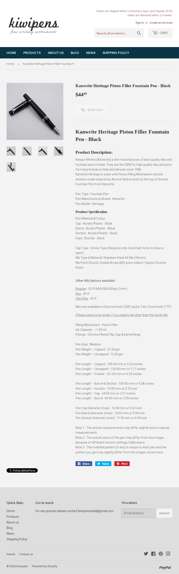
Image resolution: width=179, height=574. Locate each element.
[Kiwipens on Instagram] (168, 554)
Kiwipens (22, 566)
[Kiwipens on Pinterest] (160, 554)
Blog (75, 53)
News (90, 53)
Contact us (26, 554)
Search (11, 554)
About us (56, 53)
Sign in (140, 22)
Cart (163, 33)
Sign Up (164, 513)
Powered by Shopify (44, 566)
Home (11, 53)
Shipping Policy (116, 53)
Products (32, 53)
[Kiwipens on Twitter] (146, 554)
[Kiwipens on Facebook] (153, 554)
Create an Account (161, 22)
